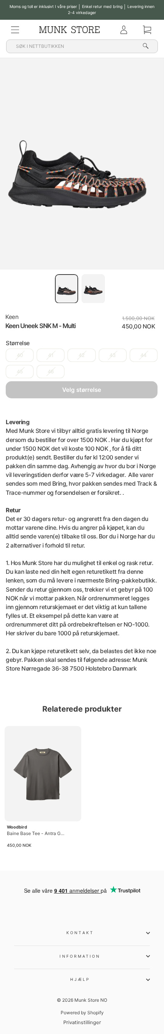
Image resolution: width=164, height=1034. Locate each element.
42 (82, 355)
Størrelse (18, 343)
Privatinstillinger (82, 1022)
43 (112, 355)
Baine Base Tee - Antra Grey (35, 833)
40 (20, 355)
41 (50, 355)
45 (20, 371)
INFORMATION (79, 956)
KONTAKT (80, 932)
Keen (11, 316)
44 (143, 355)
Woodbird (17, 827)
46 (51, 371)
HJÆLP (80, 979)
